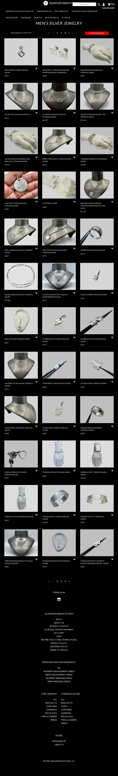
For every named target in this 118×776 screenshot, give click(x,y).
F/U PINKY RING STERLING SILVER (94, 383)
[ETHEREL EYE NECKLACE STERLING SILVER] (21, 365)
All (59, 668)
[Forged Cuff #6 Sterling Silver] (59, 453)
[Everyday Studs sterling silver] (59, 365)
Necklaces (51, 713)
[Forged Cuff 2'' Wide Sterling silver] (97, 453)
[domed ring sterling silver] (97, 232)
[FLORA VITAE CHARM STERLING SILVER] (59, 409)
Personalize (12, 17)
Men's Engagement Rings (59, 674)
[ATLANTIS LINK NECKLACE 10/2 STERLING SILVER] (97, 96)
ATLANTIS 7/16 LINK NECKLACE (17, 114)
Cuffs (64, 706)
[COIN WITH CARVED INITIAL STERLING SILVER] (21, 185)
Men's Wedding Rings (59, 681)
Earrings (52, 709)
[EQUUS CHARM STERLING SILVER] (97, 276)
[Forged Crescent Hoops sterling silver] (21, 453)
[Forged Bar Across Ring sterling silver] (97, 409)
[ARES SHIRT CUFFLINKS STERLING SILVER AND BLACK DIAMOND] (59, 51)
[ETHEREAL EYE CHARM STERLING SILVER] (59, 320)
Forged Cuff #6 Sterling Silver (56, 472)
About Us (59, 623)
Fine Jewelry (60, 11)
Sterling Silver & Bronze (84, 11)
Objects (38, 17)
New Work (26, 17)
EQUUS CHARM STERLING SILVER (94, 294)
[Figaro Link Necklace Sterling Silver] (21, 409)
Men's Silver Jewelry (59, 23)
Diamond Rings (44, 11)
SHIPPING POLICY (59, 646)
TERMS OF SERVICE (59, 650)
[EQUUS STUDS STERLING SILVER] (21, 320)
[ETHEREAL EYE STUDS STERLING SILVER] (97, 320)
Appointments (52, 17)
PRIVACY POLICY (59, 643)
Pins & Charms (49, 716)
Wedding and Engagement (19, 11)
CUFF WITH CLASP (50, 203)
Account (59, 633)
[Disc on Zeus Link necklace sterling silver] (59, 232)
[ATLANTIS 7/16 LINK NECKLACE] (21, 96)
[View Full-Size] (36, 63)
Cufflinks (51, 706)
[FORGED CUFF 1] (59, 498)
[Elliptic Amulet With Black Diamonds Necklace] (59, 276)
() (113, 4)
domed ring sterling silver (93, 250)
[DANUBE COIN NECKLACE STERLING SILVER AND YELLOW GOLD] (97, 185)
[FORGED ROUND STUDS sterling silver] (59, 542)
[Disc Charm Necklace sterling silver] (21, 232)
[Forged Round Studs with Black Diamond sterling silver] (97, 542)
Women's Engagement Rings (59, 671)
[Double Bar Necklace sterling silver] (21, 276)
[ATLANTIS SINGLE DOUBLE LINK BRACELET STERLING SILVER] (21, 140)
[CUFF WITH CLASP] (59, 185)
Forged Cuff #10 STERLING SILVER (19, 516)
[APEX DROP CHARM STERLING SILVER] (21, 51)
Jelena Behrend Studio (64, 3)
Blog (59, 619)
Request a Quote (59, 626)
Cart (59, 636)
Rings (54, 720)
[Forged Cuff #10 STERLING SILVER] (21, 498)
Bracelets (51, 703)
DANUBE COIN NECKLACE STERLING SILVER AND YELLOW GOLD (93, 205)
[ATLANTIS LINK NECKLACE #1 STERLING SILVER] (59, 96)
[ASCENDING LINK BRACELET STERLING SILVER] (97, 51)
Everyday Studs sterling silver (57, 383)
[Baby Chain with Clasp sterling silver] (59, 140)
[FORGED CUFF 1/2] (97, 498)
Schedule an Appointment (59, 629)
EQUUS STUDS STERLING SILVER (17, 339)
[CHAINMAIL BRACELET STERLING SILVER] (97, 140)
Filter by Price (97, 33)
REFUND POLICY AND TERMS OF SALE (59, 639)
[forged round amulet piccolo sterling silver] (21, 542)
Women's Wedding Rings (59, 678)
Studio (65, 17)
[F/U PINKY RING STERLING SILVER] (97, 365)
